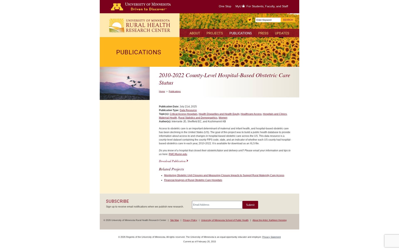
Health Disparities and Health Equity (219, 114)
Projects (215, 33)
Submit (250, 204)
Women (223, 117)
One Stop (225, 6)
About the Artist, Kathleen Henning (269, 220)
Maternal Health (168, 117)
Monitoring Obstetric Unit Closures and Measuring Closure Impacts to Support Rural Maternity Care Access (224, 175)
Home (162, 91)
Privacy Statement (271, 237)
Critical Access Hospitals (183, 114)
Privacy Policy (190, 220)
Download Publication (172, 161)
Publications (240, 33)
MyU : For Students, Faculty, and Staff (261, 6)
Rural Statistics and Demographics (197, 117)
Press (263, 33)
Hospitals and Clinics (275, 114)
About (195, 33)
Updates (282, 33)
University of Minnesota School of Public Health (225, 220)
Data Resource (188, 110)
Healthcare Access (251, 114)
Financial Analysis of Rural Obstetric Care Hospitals (193, 180)
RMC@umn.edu (178, 154)
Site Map (174, 220)
